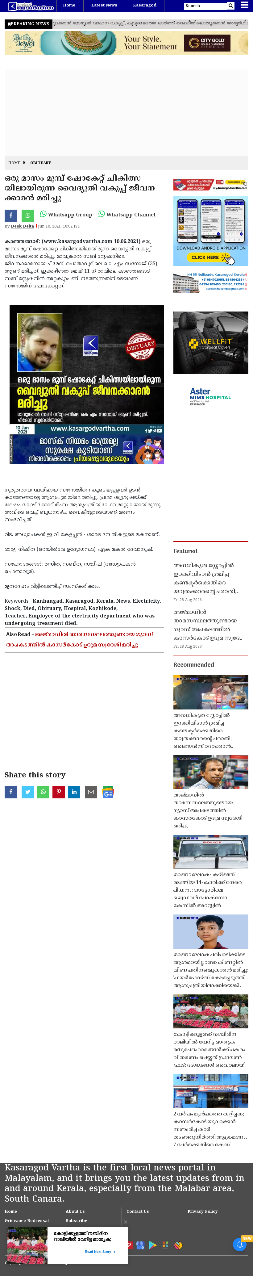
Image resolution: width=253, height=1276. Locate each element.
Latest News (104, 5)
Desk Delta (22, 226)
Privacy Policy (203, 1211)
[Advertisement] (126, 112)
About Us (75, 1211)
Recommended (193, 665)
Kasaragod (144, 5)
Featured (185, 552)
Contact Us (137, 1211)
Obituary (40, 163)
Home (69, 5)
